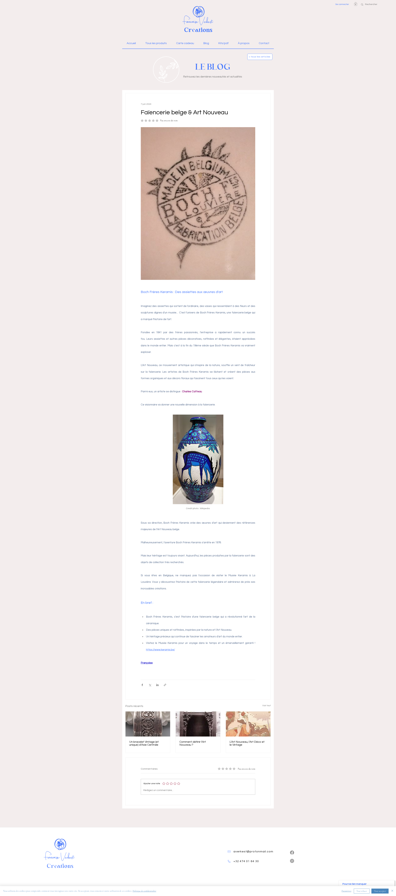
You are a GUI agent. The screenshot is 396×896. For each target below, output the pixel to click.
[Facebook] (292, 853)
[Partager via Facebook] (142, 684)
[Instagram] (292, 861)
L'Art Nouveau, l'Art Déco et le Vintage (247, 743)
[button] (355, 4)
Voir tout (266, 705)
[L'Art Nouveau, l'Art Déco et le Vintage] (248, 724)
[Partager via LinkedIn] (157, 684)
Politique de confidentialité (144, 891)
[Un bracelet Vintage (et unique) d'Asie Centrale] (147, 724)
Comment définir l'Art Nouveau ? (192, 743)
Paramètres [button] (346, 891)
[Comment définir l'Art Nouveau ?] (198, 724)
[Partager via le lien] (165, 684)
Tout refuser (361, 891)
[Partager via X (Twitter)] (149, 684)
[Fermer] (392, 891)
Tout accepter (380, 891)
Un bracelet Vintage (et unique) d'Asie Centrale (144, 743)
